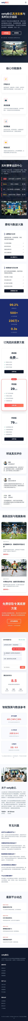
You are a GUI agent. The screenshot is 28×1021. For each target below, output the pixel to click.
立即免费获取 (14, 621)
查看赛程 (16, 33)
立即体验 (6, 33)
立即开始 (14, 371)
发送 (22, 667)
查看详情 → (6, 554)
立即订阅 (14, 405)
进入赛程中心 (14, 257)
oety (5, 2)
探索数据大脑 (14, 290)
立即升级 (14, 439)
